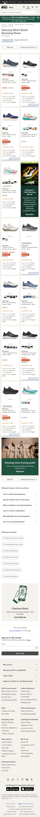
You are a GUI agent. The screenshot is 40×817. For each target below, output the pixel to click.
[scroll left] (22, 128)
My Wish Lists (6, 697)
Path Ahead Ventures (28, 731)
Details (28, 640)
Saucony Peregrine (11, 576)
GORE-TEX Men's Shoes (12, 570)
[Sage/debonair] (33, 297)
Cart (32, 7)
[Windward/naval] (24, 297)
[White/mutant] (24, 128)
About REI (24, 742)
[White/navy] (12, 182)
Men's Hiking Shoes (11, 551)
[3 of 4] (10, 72)
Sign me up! (20, 653)
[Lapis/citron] (31, 347)
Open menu (37, 7)
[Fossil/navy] (14, 347)
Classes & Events (27, 725)
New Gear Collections (9, 728)
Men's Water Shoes (11, 557)
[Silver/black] (6, 182)
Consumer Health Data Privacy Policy (20, 809)
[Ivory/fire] (33, 128)
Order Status (25, 691)
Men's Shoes (29, 24)
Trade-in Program (8, 733)
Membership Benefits (9, 700)
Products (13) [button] (7, 40)
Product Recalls (12, 811)
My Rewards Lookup (9, 694)
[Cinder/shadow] (6, 75)
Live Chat (5, 770)
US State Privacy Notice (26, 806)
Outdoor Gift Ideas (8, 711)
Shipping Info (26, 702)
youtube (27, 779)
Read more (20, 471)
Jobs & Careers (7, 742)
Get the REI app (20, 617)
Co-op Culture (7, 745)
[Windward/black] (8, 347)
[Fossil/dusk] (25, 75)
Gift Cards (5, 714)
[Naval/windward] (30, 297)
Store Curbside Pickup (29, 699)
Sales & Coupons (27, 711)
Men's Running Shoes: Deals (14, 538)
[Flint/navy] (12, 75)
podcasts (31, 779)
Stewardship (25, 756)
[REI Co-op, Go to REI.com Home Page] (4, 7)
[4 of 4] (11, 72)
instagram (8, 779)
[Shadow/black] (14, 297)
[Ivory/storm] (5, 297)
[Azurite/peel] (3, 128)
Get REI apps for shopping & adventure (20, 785)
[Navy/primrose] (25, 347)
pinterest (22, 779)
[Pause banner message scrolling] (38, 18)
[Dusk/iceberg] (3, 75)
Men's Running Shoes (7, 26)
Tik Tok (13, 779)
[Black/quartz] (9, 182)
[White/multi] (27, 128)
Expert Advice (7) (21, 40)
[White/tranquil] (23, 402)
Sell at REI (5, 748)
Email (3, 644)
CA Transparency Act (26, 811)
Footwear (10, 24)
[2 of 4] (9, 72)
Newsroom (25, 750)
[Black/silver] (8, 297)
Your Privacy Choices (27, 804)
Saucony (4, 24)
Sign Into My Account (9, 691)
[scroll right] (37, 128)
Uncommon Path (27, 728)
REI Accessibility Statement (27, 814)
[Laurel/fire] (9, 75)
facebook (17, 779)
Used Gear (5, 731)
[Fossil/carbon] (11, 347)
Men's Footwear (19, 24)
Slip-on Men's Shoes (11, 563)
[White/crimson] (28, 402)
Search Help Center (9, 765)
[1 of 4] (8, 72)
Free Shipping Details (28, 714)
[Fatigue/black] (11, 297)
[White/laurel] (6, 239)
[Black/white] (23, 75)
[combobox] (20, 12)
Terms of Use (10, 804)
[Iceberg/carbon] (28, 347)
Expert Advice (26, 722)
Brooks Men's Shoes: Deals (14, 544)
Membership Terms (10, 814)
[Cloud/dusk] (6, 128)
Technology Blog (27, 753)
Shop (11, 7)
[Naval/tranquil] (27, 297)
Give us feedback (15, 630)
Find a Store (6, 767)
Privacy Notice (11, 806)
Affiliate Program (7, 751)
